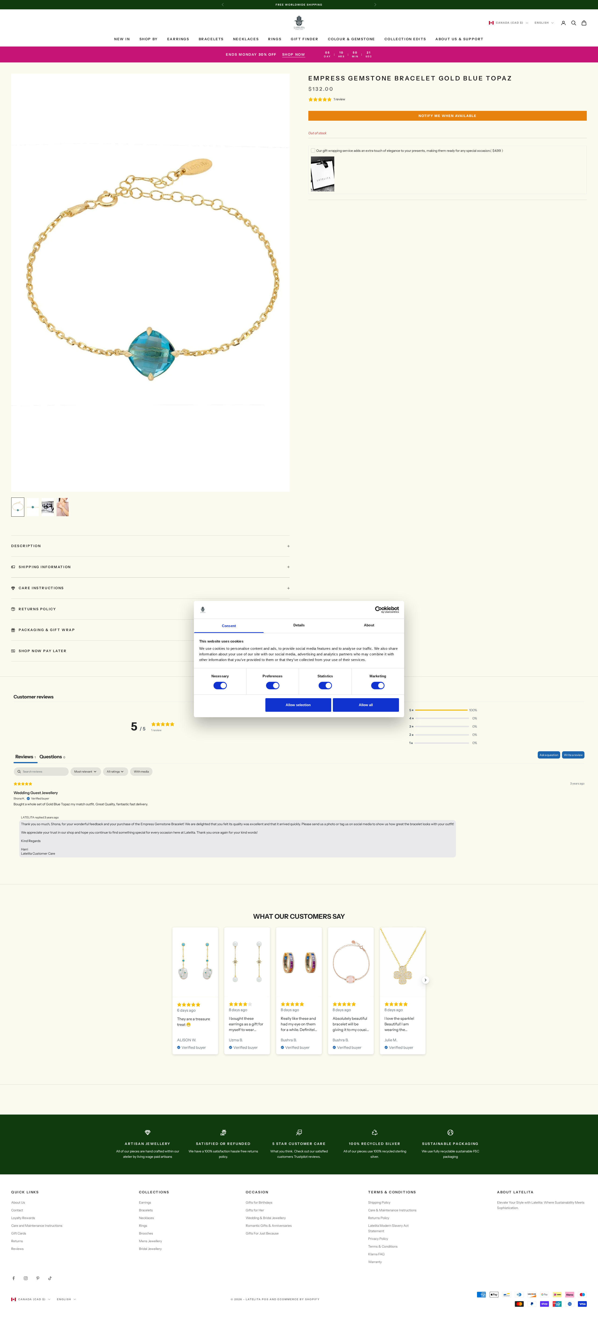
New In (122, 39)
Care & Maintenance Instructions (392, 1210)
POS (265, 1299)
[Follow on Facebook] (13, 1278)
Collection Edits (405, 39)
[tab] (52, 757)
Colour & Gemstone (351, 39)
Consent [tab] (229, 626)
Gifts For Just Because (262, 1233)
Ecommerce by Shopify (299, 1299)
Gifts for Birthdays (259, 1202)
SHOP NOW (294, 54)
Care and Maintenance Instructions (36, 1226)
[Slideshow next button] (425, 980)
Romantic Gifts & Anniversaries (269, 1226)
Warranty (375, 1262)
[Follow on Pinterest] (38, 1278)
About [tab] (369, 625)
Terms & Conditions (383, 1246)
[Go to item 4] (62, 507)
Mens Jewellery (150, 1241)
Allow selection (298, 705)
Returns (17, 1241)
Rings (274, 39)
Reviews (17, 1249)
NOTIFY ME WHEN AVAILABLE (448, 116)
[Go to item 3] (47, 507)
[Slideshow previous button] (172, 980)
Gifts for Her (255, 1210)
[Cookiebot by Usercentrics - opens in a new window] (378, 609)
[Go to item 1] (17, 507)
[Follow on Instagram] (25, 1278)
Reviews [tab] (25, 756)
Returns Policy (378, 1218)
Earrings (178, 39)
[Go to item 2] (32, 507)
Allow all (366, 705)
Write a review (573, 755)
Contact (17, 1210)
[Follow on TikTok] (50, 1278)
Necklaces (246, 39)
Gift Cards (18, 1233)
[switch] (272, 685)
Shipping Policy (379, 1202)
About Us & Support (459, 39)
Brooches (146, 1233)
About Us (18, 1202)
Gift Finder (305, 39)
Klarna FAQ (376, 1254)
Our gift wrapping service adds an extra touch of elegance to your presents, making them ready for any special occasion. (409, 151)
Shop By (148, 39)
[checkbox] (141, 771)
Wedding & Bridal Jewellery (266, 1218)
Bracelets (211, 39)
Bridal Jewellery (150, 1249)
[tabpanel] (299, 813)
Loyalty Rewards (23, 1218)
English (542, 23)
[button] (443, 710)
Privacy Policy (378, 1239)
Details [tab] (299, 625)
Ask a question (549, 755)
